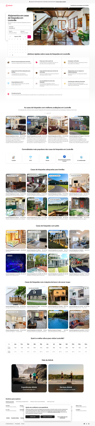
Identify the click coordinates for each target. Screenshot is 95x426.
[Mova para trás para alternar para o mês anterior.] (10, 36)
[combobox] (19, 28)
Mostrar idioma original (61, 1)
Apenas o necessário (47, 416)
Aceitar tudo (32, 416)
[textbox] (13, 33)
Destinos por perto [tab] (10, 401)
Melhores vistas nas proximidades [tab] (37, 401)
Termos (22, 423)
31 (12, 55)
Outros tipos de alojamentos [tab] (22, 401)
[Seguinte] (50, 113)
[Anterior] (45, 113)
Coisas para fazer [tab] (50, 401)
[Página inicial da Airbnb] (9, 5)
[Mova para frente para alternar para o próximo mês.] (25, 36)
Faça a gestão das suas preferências (62, 417)
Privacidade (17, 423)
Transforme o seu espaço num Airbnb (79, 5)
